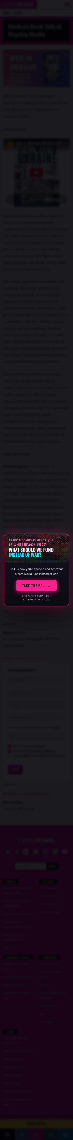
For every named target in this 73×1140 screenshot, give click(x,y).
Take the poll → (36, 585)
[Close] (62, 540)
